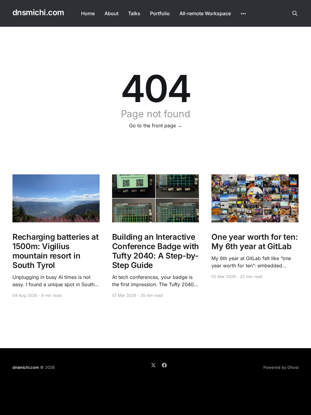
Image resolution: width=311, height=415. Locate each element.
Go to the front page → (155, 125)
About (111, 13)
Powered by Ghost (281, 367)
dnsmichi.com (38, 12)
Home (88, 13)
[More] (243, 13)
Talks (134, 13)
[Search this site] (295, 13)
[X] (153, 365)
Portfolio (160, 13)
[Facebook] (164, 365)
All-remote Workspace (205, 13)
